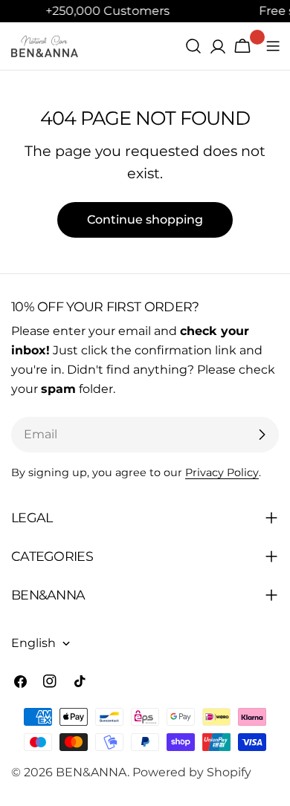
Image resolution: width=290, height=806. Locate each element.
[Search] (193, 46)
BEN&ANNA (91, 772)
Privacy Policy (222, 472)
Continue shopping (145, 219)
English (33, 643)
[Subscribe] (261, 434)
